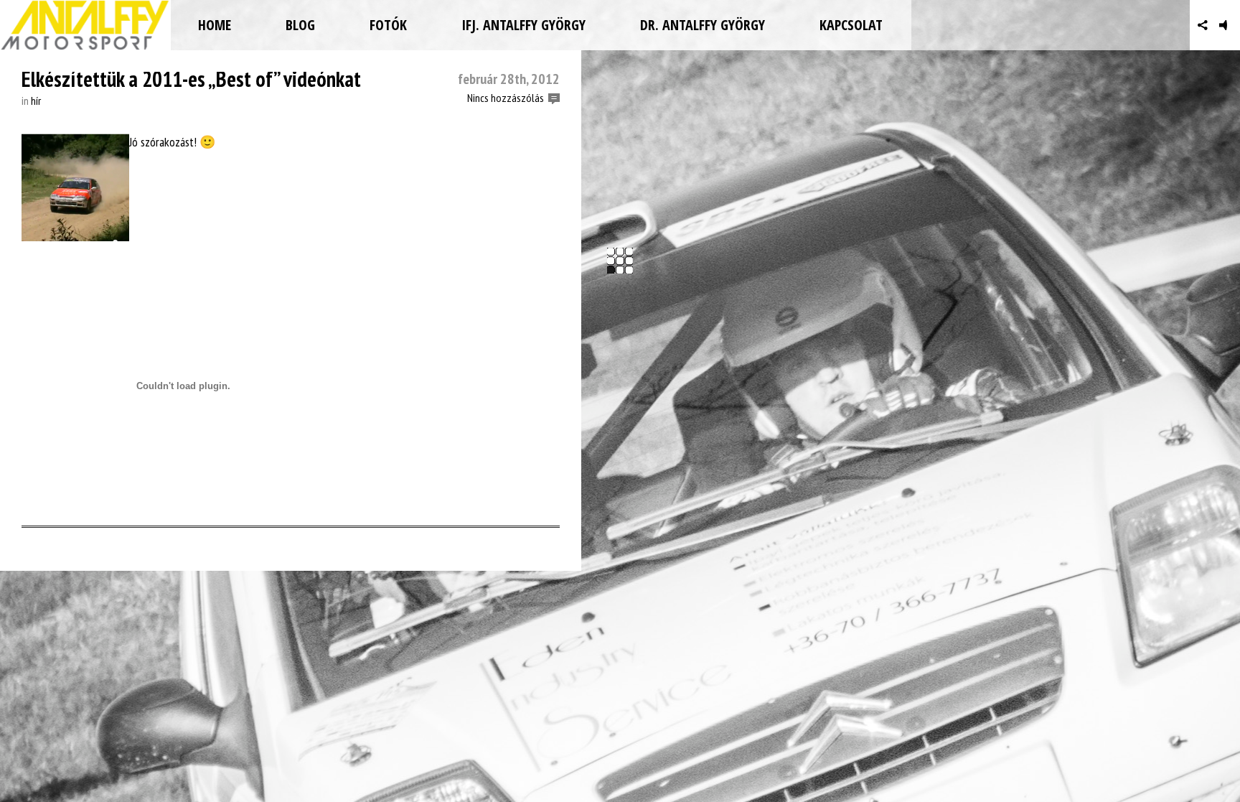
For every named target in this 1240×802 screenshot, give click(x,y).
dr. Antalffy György (702, 24)
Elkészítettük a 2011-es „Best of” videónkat (191, 79)
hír (36, 100)
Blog (300, 24)
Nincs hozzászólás (505, 97)
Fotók (388, 24)
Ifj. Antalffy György (523, 24)
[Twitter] (1177, 25)
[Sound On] (1227, 25)
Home (214, 24)
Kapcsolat (851, 24)
